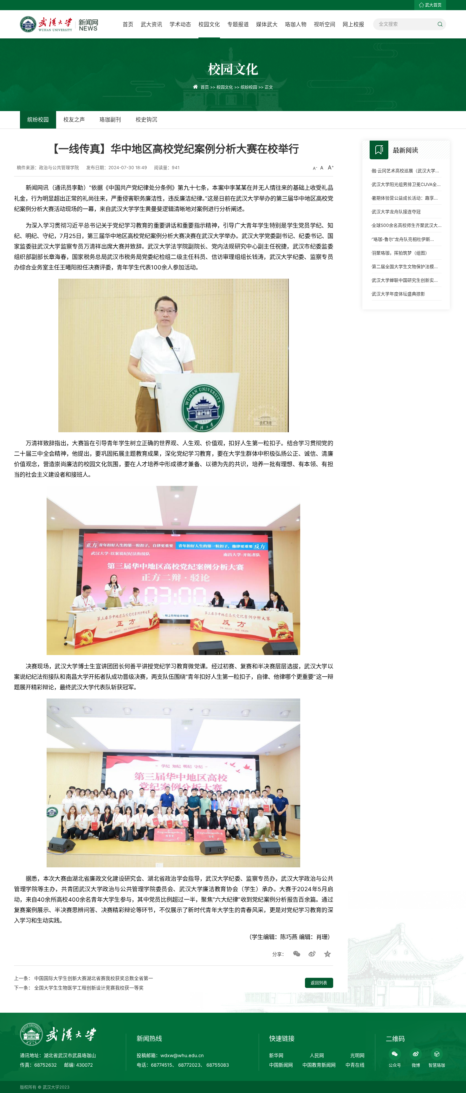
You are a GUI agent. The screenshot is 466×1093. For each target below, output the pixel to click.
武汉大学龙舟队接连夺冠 (396, 211)
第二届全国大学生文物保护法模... (405, 266)
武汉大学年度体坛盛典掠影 (398, 293)
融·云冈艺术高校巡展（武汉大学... (405, 170)
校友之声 (74, 119)
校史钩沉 (146, 119)
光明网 (357, 1055)
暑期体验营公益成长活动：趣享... (405, 198)
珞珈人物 (296, 24)
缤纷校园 (249, 87)
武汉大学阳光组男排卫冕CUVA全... (406, 184)
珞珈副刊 (110, 119)
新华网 (276, 1055)
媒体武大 (267, 24)
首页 (128, 24)
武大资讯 (151, 24)
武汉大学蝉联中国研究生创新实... (405, 280)
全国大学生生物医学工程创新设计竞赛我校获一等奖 (89, 988)
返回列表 (319, 982)
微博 (416, 1065)
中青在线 (355, 1065)
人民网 (317, 1055)
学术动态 (180, 24)
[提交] (440, 24)
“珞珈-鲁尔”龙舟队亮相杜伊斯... (403, 239)
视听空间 (324, 24)
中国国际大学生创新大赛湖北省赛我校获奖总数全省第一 (93, 978)
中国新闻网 (281, 1065)
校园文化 (209, 24)
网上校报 (353, 24)
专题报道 (238, 24)
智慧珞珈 (437, 1065)
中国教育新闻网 (319, 1065)
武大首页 (433, 5)
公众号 (395, 1065)
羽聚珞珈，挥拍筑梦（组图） (401, 252)
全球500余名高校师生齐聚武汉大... (407, 225)
